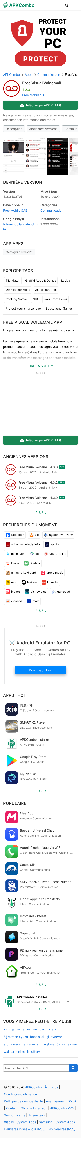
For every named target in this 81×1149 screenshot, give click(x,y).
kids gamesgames (17, 1029)
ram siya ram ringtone (38, 1044)
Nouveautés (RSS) (61, 1129)
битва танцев (67, 1044)
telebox (35, 563)
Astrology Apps (46, 289)
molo (36, 601)
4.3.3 (12, 197)
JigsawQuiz (36, 1115)
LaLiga (65, 280)
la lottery (33, 1051)
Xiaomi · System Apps (20, 1122)
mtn (14, 582)
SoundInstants (14, 1115)
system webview (61, 535)
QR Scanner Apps (18, 289)
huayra (32, 582)
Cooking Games (17, 299)
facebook (17, 535)
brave (15, 563)
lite (37, 553)
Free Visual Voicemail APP (32, 322)
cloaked (16, 601)
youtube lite (58, 553)
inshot (15, 591)
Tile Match (13, 280)
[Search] (73, 1068)
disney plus (39, 591)
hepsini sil (37, 1037)
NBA (36, 299)
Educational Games (59, 308)
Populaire (14, 803)
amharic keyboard (23, 572)
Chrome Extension (34, 1108)
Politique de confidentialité (23, 1101)
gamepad (63, 591)
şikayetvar (54, 1037)
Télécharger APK (43, 105)
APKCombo (11, 74)
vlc (37, 535)
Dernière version (22, 182)
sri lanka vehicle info (25, 544)
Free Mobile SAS (34, 95)
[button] (67, 5)
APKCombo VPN (62, 1108)
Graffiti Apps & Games (40, 280)
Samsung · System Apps (57, 1122)
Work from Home (55, 299)
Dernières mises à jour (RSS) (24, 1129)
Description (14, 129)
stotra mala (12, 1044)
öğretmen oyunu (16, 1037)
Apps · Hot (14, 695)
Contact (12, 1108)
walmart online (14, 1051)
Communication (51, 210)
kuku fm (52, 582)
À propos (51, 1087)
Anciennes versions (43, 129)
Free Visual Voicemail (41, 83)
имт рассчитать (45, 1029)
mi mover (17, 553)
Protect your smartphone (23, 308)
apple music (55, 572)
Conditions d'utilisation (20, 1094)
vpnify (54, 544)
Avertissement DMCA (61, 1101)
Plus (39, 512)
